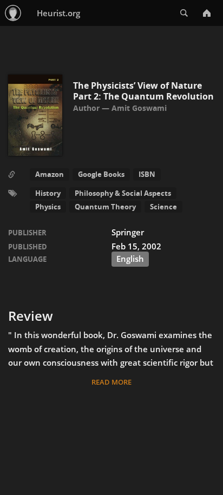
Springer (128, 232)
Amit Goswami (139, 108)
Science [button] (163, 207)
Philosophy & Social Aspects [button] (123, 193)
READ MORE (111, 382)
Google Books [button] (101, 174)
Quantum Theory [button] (105, 207)
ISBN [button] (147, 174)
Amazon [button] (49, 174)
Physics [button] (48, 207)
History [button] (48, 193)
